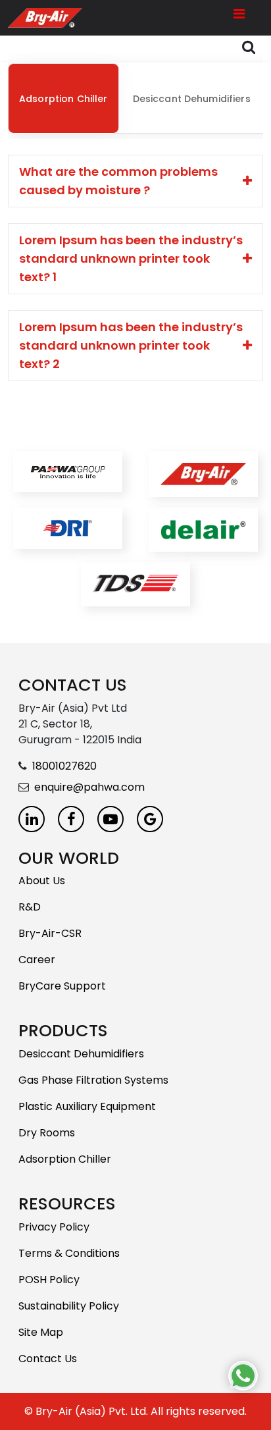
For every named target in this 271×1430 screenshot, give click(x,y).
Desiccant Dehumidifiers (81, 1053)
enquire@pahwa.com (89, 787)
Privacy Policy (53, 1226)
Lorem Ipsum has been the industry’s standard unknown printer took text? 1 (131, 258)
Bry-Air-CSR (50, 933)
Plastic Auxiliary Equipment (87, 1106)
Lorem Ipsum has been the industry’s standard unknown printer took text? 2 (131, 345)
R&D (29, 906)
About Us (41, 880)
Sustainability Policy (68, 1305)
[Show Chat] (243, 1375)
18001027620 (64, 766)
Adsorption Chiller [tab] (63, 98)
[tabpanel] (135, 268)
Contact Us (47, 1358)
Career (36, 959)
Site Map (40, 1332)
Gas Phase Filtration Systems (93, 1080)
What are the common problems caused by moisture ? (118, 180)
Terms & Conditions (69, 1253)
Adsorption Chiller (64, 1159)
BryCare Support (62, 985)
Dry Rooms (46, 1132)
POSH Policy (49, 1279)
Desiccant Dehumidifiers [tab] (192, 98)
